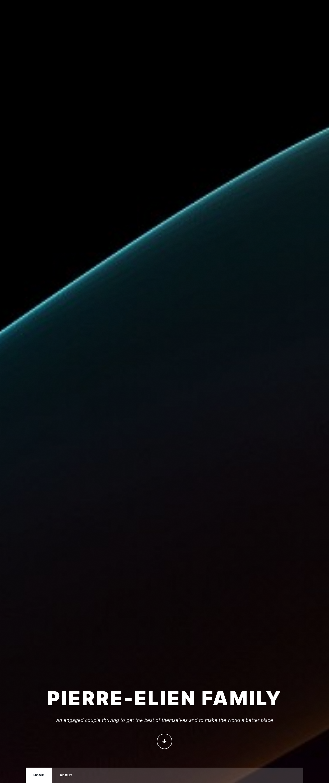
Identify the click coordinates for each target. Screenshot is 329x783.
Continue (164, 741)
